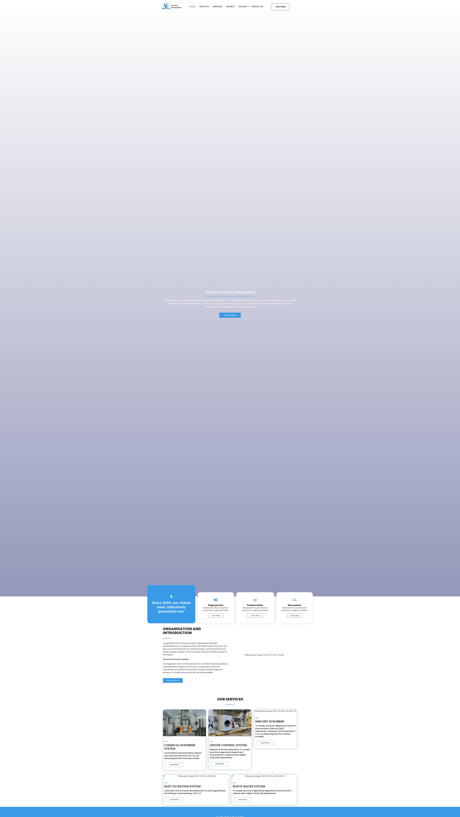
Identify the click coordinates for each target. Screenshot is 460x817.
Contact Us (257, 7)
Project (230, 7)
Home (192, 7)
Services (217, 7)
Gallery (243, 7)
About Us (204, 7)
